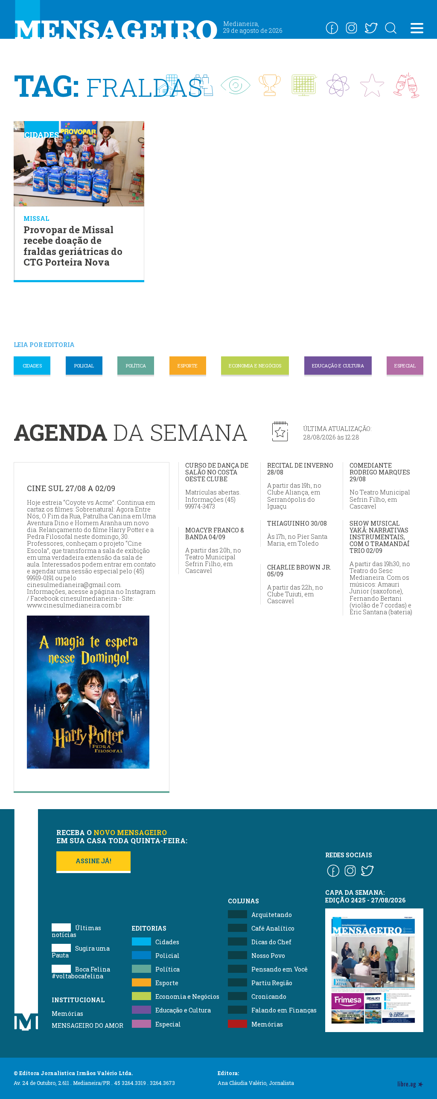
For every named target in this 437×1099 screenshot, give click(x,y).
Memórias (67, 1013)
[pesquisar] (390, 27)
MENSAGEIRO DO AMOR (87, 1025)
